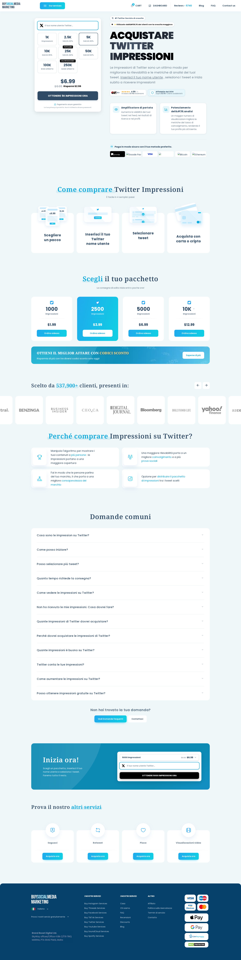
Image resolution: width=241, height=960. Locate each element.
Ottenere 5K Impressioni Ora (68, 95)
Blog (122, 926)
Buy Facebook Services (95, 912)
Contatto (152, 917)
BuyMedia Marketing (11, 5)
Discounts (125, 922)
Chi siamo (125, 908)
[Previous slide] (197, 385)
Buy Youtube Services (94, 926)
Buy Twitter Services (94, 922)
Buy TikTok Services (93, 917)
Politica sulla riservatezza (160, 908)
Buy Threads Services (94, 908)
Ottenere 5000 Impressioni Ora (159, 775)
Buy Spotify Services (94, 936)
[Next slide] (206, 385)
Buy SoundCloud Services (96, 931)
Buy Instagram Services (95, 903)
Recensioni (125, 917)
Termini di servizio (156, 912)
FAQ (122, 912)
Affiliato (151, 903)
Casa (122, 903)
